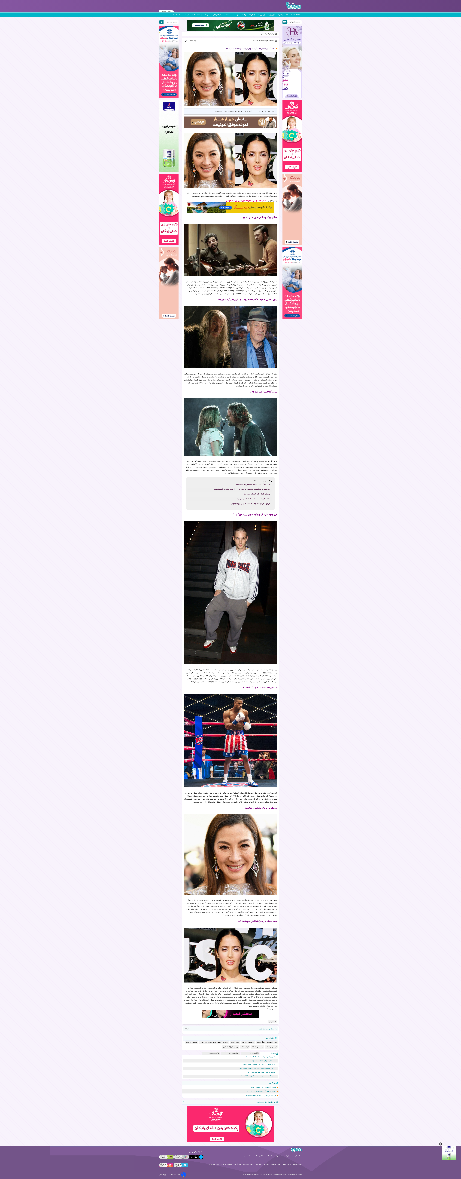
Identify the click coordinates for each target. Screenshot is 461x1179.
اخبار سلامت (196, 15)
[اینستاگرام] (166, 1167)
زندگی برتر (216, 1164)
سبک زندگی (217, 15)
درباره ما (266, 1164)
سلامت (227, 15)
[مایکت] (196, 1157)
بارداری (262, 15)
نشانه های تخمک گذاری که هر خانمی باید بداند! (252, 499)
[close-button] (440, 1144)
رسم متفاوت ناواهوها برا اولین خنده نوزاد (263, 1061)
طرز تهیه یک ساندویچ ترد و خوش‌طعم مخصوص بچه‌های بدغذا (257, 1068)
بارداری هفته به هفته (284, 1164)
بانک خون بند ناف (257, 1047)
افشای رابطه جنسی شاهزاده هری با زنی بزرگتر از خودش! (245, 200)
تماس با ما (259, 1164)
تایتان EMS (245, 1047)
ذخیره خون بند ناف (248, 1042)
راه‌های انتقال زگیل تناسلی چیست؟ (257, 494)
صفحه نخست (295, 15)
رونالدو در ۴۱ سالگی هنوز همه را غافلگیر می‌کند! (261, 1091)
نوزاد (244, 15)
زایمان (253, 15)
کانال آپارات (237, 1164)
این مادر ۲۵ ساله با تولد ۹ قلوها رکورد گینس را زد (261, 1072)
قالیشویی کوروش (191, 1042)
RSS (209, 1164)
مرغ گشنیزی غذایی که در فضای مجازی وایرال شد (260, 1095)
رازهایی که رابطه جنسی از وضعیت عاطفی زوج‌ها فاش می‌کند (257, 1076)
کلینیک (186, 15)
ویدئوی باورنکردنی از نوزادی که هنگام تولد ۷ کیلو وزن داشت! (258, 1064)
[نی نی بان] (293, 5)
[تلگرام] (180, 1167)
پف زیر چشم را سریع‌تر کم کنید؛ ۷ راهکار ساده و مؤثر (260, 1057)
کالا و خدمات (177, 15)
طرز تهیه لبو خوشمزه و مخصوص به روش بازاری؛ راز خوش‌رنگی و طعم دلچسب (242, 489)
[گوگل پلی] (181, 1157)
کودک (237, 15)
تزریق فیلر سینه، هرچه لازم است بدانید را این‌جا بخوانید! (250, 503)
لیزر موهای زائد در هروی (230, 1047)
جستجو (273, 1164)
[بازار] (166, 1157)
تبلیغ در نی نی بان (226, 1164)
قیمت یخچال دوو (271, 1047)
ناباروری (272, 15)
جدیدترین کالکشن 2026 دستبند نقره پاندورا (214, 1042)
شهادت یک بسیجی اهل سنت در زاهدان (263, 1087)
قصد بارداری (283, 15)
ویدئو (206, 15)
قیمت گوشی (235, 1042)
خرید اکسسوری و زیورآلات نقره (267, 1042)
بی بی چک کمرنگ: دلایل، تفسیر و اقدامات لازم (253, 484)
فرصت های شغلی (248, 1164)
